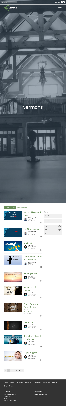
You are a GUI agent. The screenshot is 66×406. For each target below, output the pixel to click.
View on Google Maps (10, 400)
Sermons (28, 382)
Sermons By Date (10, 208)
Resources (37, 382)
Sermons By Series (22, 208)
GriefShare (46, 382)
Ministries (19, 382)
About (12, 382)
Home (6, 382)
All (45, 233)
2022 (52, 226)
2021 (52, 230)
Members (12, 386)
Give (5, 386)
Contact (57, 2)
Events (54, 382)
